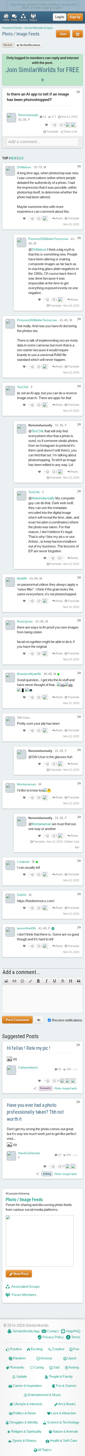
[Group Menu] (77, 34)
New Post (20, 1274)
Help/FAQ (72, 1331)
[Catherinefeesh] (11, 1070)
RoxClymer (25, 621)
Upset (71, 1358)
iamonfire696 (26, 928)
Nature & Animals (65, 1431)
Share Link (70, 131)
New (13, 158)
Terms (75, 1337)
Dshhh (21, 895)
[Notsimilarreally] (11, 117)
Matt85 (22, 578)
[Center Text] (62, 981)
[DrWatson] (10, 170)
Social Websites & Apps (38, 28)
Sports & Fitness (24, 1440)
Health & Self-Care (63, 1440)
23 (59, 1155)
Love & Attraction (63, 1413)
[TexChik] (10, 390)
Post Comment (17, 1020)
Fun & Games (65, 1386)
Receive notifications (67, 1020)
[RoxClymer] (10, 625)
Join (63, 34)
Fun (76, 1349)
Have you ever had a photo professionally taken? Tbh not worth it (35, 1112)
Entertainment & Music (44, 1395)
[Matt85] (10, 582)
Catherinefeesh (28, 1067)
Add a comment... (21, 972)
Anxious (46, 1358)
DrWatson (24, 167)
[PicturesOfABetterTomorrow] (21, 242)
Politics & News (24, 1413)
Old (21, 158)
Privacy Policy (53, 1337)
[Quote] (79, 981)
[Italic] (46, 981)
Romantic (17, 1367)
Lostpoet (23, 861)
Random (19, 1358)
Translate (52, 131)
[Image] (6, 981)
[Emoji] (22, 981)
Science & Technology (62, 1422)
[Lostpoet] (10, 865)
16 (44, 116)
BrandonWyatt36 (29, 674)
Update (21, 1376)
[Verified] (52, 928)
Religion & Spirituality (26, 1431)
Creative (57, 1349)
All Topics (44, 1450)
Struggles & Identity (23, 1422)
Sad (56, 1367)
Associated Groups (25, 1286)
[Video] (14, 981)
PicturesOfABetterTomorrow (48, 239)
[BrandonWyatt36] (10, 677)
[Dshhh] (10, 898)
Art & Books (67, 1404)
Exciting (36, 1349)
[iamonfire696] (10, 931)
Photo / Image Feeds (20, 34)
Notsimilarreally (28, 115)
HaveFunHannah (29, 1153)
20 (63, 1166)
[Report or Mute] (78, 92)
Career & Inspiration (27, 1386)
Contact (52, 1331)
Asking (73, 1367)
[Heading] (71, 981)
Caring (38, 1367)
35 (59, 1069)
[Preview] (38, 1019)
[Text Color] (30, 981)
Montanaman (26, 784)
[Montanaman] (10, 787)
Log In (59, 17)
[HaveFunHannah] (11, 1155)
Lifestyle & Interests (27, 1404)
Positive (15, 1349)
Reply (59, 218)
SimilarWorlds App (25, 1331)
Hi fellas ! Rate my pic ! (28, 1048)
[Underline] (55, 981)
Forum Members (23, 1295)
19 (58, 1080)
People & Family (12, 28)
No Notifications (29, 45)
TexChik (22, 387)
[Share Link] (35, 1088)
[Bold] (38, 981)
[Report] (79, 166)
